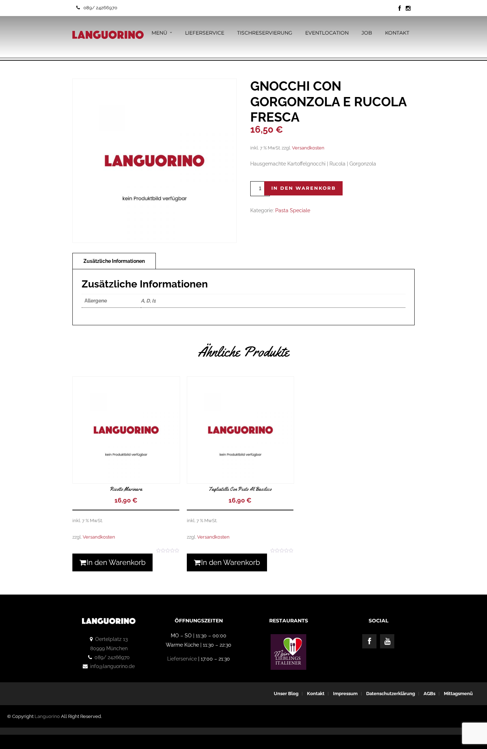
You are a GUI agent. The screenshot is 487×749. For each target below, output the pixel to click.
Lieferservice (204, 33)
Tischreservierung (264, 33)
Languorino (47, 716)
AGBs (429, 693)
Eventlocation (327, 33)
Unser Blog (286, 693)
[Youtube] (387, 641)
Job (367, 33)
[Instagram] (408, 8)
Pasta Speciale (292, 210)
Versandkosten (308, 148)
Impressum (345, 693)
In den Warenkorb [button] (116, 562)
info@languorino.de (112, 666)
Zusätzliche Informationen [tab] (114, 261)
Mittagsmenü (458, 693)
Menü (159, 33)
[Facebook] (369, 641)
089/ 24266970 (100, 7)
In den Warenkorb (303, 188)
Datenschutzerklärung (390, 693)
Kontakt (397, 33)
